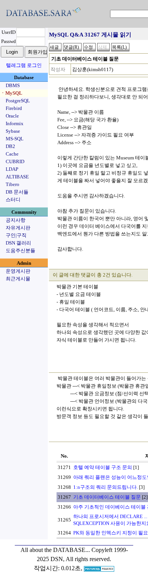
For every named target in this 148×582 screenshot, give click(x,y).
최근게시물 (18, 278)
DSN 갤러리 (18, 243)
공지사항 (15, 220)
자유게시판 (18, 228)
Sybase (13, 131)
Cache (12, 154)
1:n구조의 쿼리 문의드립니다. (105, 487)
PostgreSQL (18, 100)
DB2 (10, 146)
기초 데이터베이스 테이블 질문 (107, 497)
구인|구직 (16, 235)
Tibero (12, 184)
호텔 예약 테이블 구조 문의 (102, 467)
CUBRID (15, 161)
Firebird (14, 108)
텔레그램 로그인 (24, 65)
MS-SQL (15, 139)
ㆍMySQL (11, 93)
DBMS (13, 85)
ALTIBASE (17, 177)
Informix (15, 123)
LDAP (12, 169)
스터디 (13, 199)
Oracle (12, 116)
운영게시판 (18, 271)
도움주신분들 (20, 250)
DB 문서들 (17, 192)
